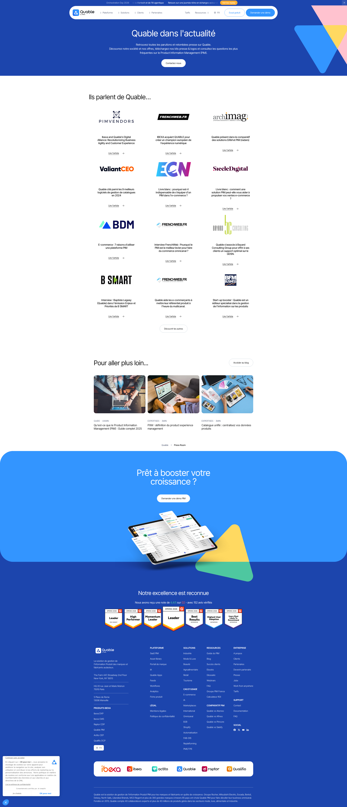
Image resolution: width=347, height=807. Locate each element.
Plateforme (157, 648)
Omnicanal (188, 716)
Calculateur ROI (214, 696)
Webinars (211, 680)
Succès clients (213, 664)
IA (151, 669)
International (189, 711)
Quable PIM (99, 729)
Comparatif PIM (215, 705)
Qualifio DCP (99, 740)
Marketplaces (189, 705)
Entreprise (240, 648)
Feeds (153, 680)
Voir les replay (228, 2)
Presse (237, 675)
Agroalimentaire (190, 669)
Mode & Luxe (189, 658)
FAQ (209, 686)
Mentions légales (158, 711)
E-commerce (189, 694)
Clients (237, 658)
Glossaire (211, 675)
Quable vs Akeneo (215, 711)
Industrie (187, 653)
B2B (185, 721)
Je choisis (16, 793)
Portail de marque (158, 664)
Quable (165, 445)
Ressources (214, 648)
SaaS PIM (154, 653)
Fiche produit (156, 696)
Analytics (154, 691)
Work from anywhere (243, 686)
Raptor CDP (99, 724)
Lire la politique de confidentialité (17, 784)
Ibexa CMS (99, 719)
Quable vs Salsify (215, 727)
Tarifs (236, 691)
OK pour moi (45, 793)
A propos (238, 653)
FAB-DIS (187, 738)
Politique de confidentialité (162, 716)
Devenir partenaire (242, 669)
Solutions (189, 648)
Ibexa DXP (98, 713)
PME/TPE (187, 749)
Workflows (155, 686)
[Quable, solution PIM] (83, 12)
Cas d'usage (190, 689)
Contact (237, 705)
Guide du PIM (213, 653)
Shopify (186, 727)
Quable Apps (156, 675)
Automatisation (190, 732)
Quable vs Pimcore (215, 721)
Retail (185, 675)
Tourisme (187, 680)
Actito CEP (99, 735)
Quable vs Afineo (215, 716)
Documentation (241, 711)
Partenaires (239, 664)
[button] (5, 802)
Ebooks (210, 669)
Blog (209, 658)
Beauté (186, 664)
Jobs (236, 680)
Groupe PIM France (216, 691)
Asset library (156, 658)
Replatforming (189, 743)
